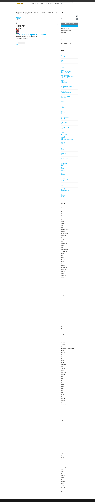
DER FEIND (63, 81)
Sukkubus (62, 173)
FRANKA (62, 110)
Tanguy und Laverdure (65, 175)
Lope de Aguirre (64, 136)
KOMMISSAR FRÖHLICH (65, 127)
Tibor (62, 181)
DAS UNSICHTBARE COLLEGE (66, 79)
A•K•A (62, 54)
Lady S (62, 129)
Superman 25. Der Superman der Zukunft (31, 35)
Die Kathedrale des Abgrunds (66, 88)
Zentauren (63, 195)
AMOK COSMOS (64, 57)
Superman (63, 174)
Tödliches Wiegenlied (65, 183)
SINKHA (62, 168)
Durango (62, 101)
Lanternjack (63, 131)
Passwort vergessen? (65, 28)
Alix (61, 55)
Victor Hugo (63, 188)
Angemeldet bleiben (65, 21)
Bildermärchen (63, 62)
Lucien (62, 138)
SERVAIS (62, 164)
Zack (61, 194)
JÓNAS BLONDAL (64, 122)
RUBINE (62, 159)
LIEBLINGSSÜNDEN (64, 134)
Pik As (62, 154)
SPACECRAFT (63, 170)
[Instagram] (19, 0)
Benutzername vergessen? (66, 30)
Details (17, 44)
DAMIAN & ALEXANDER (65, 72)
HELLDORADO (63, 116)
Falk (61, 102)
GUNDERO (63, 114)
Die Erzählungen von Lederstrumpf (67, 86)
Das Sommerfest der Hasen (66, 77)
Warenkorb (57, 3)
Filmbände (63, 103)
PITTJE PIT (62, 155)
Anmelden (69, 25)
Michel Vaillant (63, 147)
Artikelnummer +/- (19, 16)
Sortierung (18, 18)
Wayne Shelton (63, 189)
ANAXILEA (62, 59)
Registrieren (63, 32)
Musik (62, 148)
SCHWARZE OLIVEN (64, 163)
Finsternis (62, 106)
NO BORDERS (63, 152)
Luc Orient (63, 137)
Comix (62, 69)
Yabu (61, 193)
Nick (61, 150)
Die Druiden (63, 85)
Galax (62, 111)
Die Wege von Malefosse (65, 96)
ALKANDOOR (63, 56)
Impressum (51, 3)
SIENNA (62, 165)
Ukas (62, 185)
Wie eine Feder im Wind (65, 190)
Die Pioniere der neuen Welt (66, 92)
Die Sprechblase (64, 93)
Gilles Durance (63, 113)
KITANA (62, 126)
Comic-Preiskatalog (64, 67)
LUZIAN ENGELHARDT (65, 141)
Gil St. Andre (63, 112)
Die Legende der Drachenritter (66, 90)
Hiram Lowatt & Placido (65, 117)
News (33, 3)
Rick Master (63, 157)
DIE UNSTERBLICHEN (64, 95)
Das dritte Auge (63, 74)
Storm (62, 172)
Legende (62, 132)
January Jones (63, 119)
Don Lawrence (63, 97)
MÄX (61, 144)
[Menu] (78, 3)
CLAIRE (62, 65)
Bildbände (62, 61)
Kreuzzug (62, 128)
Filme (62, 105)
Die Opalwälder (63, 91)
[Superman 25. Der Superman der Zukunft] (37, 31)
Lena (61, 133)
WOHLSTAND (63, 191)
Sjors (62, 169)
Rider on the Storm (64, 158)
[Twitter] (17, 0)
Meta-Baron (63, 145)
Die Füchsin (63, 87)
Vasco (62, 186)
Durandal (62, 100)
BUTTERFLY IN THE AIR (65, 64)
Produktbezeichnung (20, 17)
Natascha (62, 149)
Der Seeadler (63, 83)
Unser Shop (45, 3)
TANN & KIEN (63, 176)
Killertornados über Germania (66, 124)
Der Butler (63, 80)
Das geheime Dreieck (65, 75)
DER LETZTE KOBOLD (64, 82)
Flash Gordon (63, 107)
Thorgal (62, 180)
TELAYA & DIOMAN (64, 179)
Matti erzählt (63, 143)
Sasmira (62, 160)
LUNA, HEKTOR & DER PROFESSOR (67, 139)
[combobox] (66, 3)
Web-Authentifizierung (70, 23)
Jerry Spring (63, 121)
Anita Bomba (63, 60)
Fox (61, 108)
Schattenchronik (64, 162)
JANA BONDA (63, 118)
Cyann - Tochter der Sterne (66, 71)
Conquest (62, 70)
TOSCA (62, 184)
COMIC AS (62, 66)
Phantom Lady (63, 153)
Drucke (62, 98)
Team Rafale (63, 178)
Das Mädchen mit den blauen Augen (67, 76)
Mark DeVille (63, 142)
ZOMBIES (62, 196)
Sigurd (62, 167)
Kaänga (62, 123)
